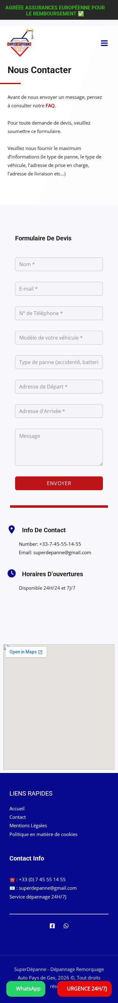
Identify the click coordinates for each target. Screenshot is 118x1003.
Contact (17, 817)
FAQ (50, 105)
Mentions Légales (28, 825)
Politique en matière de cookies (43, 834)
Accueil (17, 808)
